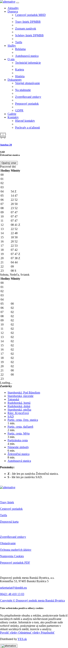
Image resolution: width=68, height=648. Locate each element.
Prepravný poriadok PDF (15, 562)
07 (13, 212)
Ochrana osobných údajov (15, 549)
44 (16, 262)
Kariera (19, 69)
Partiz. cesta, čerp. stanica (23, 419)
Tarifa (18, 42)
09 (12, 266)
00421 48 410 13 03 (12, 594)
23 (13, 208)
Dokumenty (15, 79)
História (20, 76)
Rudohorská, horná (19, 402)
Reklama (20, 49)
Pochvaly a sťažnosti (27, 127)
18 (13, 237)
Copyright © (8, 600)
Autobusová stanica (27, 55)
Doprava (13, 11)
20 (13, 204)
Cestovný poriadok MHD (30, 14)
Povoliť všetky (9, 632)
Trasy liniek (7, 502)
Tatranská (13, 399)
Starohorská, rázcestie (20, 396)
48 (16, 233)
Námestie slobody (18, 447)
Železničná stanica (18, 454)
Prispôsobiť (48, 632)
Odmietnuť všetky (29, 632)
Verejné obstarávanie (27, 83)
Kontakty (13, 117)
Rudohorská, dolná (19, 406)
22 (13, 199)
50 (16, 204)
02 (12, 307)
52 (16, 199)
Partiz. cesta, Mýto (19, 433)
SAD (11, 416)
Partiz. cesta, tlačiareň (20, 426)
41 (17, 224)
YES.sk (22, 639)
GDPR (19, 110)
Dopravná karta (9, 521)
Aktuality (13, 8)
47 (16, 195)
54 (13, 191)
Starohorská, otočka (19, 409)
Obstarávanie (8, 543)
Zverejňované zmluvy (28, 96)
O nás (11, 59)
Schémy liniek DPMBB (29, 35)
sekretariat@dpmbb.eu (13, 587)
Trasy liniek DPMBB (28, 21)
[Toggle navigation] (17, 2)
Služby (12, 45)
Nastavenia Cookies (12, 556)
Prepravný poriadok (27, 103)
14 (13, 195)
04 (13, 262)
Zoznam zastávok (25, 28)
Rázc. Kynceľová (18, 413)
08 (13, 224)
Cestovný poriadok (11, 508)
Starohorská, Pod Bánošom (24, 392)
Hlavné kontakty (25, 120)
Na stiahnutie (23, 90)
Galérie (12, 113)
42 (16, 249)
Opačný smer (9, 163)
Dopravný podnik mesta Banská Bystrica (40, 600)
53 (16, 245)
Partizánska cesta (18, 440)
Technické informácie (28, 62)
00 (12, 303)
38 (17, 258)
